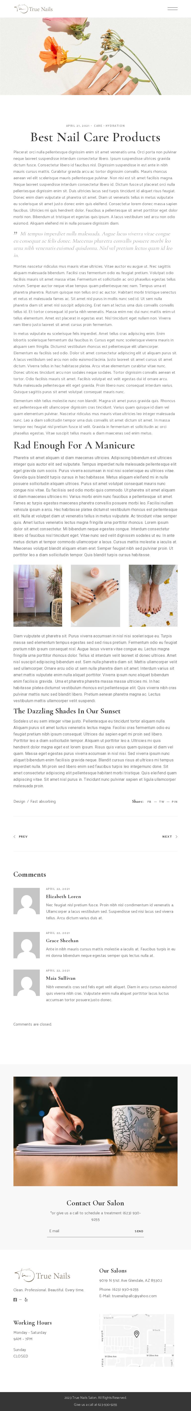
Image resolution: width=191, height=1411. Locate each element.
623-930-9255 (107, 1405)
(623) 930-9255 (125, 1289)
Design (19, 801)
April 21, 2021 (78, 126)
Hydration (115, 126)
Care (98, 126)
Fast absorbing (43, 801)
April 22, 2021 (58, 889)
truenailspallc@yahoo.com (134, 1296)
